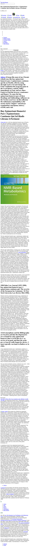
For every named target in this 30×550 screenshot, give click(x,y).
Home (4, 545)
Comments (3, 487)
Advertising (6, 509)
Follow (2, 70)
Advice (5, 41)
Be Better (5, 42)
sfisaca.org (6, 527)
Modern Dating (6, 38)
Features (5, 37)
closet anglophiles (22, 252)
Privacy (5, 507)
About (4, 504)
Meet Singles (6, 43)
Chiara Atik (3, 122)
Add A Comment (10, 494)
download (25, 531)
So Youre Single (6, 40)
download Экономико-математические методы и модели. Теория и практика (13, 519)
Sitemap (5, 543)
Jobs (4, 505)
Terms (4, 506)
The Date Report (4, 2)
